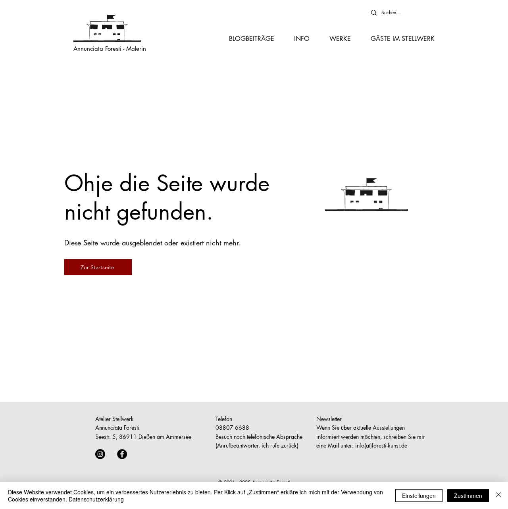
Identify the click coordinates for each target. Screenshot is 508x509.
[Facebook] (122, 454)
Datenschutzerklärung (96, 499)
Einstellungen (419, 495)
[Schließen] (498, 495)
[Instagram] (100, 454)
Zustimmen (468, 495)
